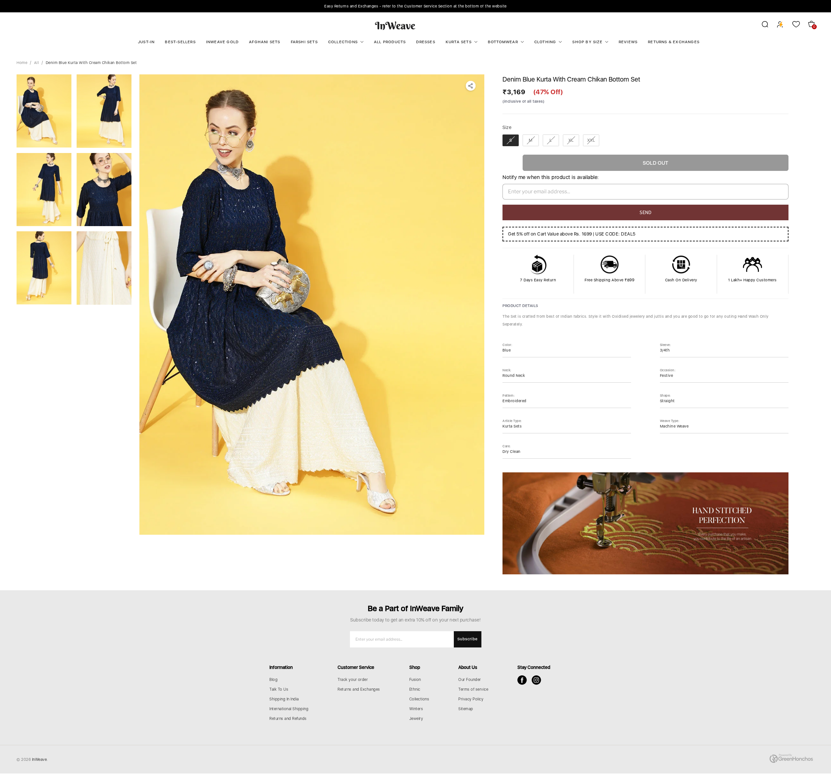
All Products (390, 42)
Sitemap (465, 709)
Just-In (146, 42)
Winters (416, 709)
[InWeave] (395, 25)
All (36, 62)
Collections (343, 42)
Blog (273, 679)
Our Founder (469, 679)
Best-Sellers (180, 42)
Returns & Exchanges (674, 42)
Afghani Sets (264, 42)
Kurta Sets (459, 42)
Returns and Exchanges (359, 689)
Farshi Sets (304, 42)
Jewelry (416, 718)
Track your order (353, 679)
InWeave (39, 759)
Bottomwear (503, 42)
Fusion (415, 679)
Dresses (425, 42)
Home (22, 62)
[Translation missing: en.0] (44, 110)
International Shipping (288, 709)
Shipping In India (284, 699)
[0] (311, 304)
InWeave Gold (222, 42)
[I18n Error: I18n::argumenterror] (104, 268)
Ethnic (414, 689)
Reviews (628, 42)
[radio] (510, 140)
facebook (522, 680)
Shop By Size (587, 42)
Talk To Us (278, 689)
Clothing (545, 42)
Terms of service (473, 689)
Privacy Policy (470, 699)
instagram (536, 680)
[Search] (760, 25)
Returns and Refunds (288, 718)
